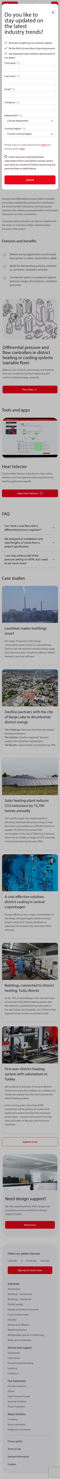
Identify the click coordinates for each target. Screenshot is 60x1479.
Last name (10, 76)
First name (10, 63)
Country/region (13, 128)
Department (11, 115)
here (44, 144)
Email (8, 89)
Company (10, 102)
